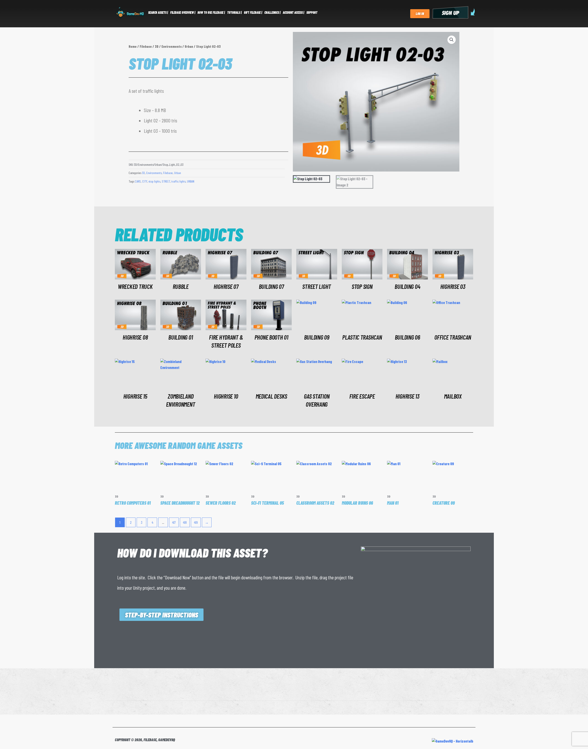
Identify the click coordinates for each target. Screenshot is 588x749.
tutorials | (234, 12)
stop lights (154, 181)
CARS (138, 181)
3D (156, 46)
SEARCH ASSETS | (158, 12)
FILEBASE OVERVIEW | (182, 12)
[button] (451, 40)
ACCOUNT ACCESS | (293, 12)
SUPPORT (311, 12)
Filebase (146, 46)
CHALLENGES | (272, 12)
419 (196, 522)
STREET (166, 181)
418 (185, 522)
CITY (144, 181)
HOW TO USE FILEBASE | (211, 12)
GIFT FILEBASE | (253, 12)
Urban (189, 46)
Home (133, 46)
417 (174, 522)
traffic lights (178, 181)
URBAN (190, 181)
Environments (171, 46)
